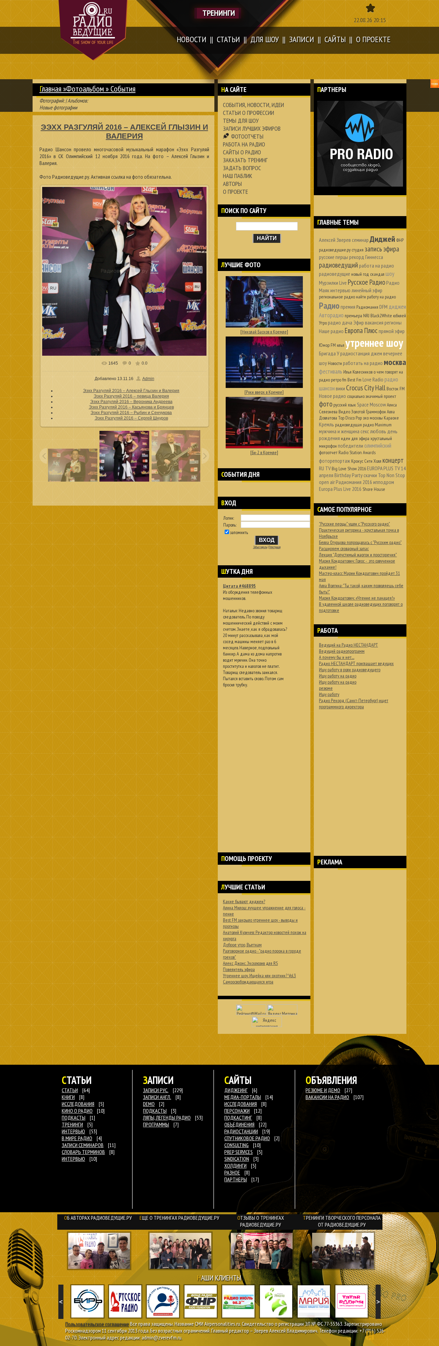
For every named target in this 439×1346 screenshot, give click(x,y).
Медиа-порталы (242, 1097)
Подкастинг (238, 1117)
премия (348, 306)
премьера (353, 315)
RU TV (325, 468)
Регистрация (275, 547)
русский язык (344, 405)
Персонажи (237, 1110)
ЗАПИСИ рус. (155, 1090)
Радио (329, 305)
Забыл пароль (260, 547)
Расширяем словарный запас (344, 548)
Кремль (326, 424)
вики (340, 388)
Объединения (239, 1124)
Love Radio (373, 379)
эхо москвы (373, 418)
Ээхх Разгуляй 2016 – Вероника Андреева (131, 401)
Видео (344, 412)
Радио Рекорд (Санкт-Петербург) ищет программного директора (353, 703)
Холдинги (235, 1165)
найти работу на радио (376, 297)
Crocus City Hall (365, 387)
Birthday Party (348, 475)
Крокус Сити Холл (366, 461)
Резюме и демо (323, 1090)
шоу (389, 274)
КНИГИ (68, 1097)
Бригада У (329, 353)
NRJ (366, 315)
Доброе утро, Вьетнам (242, 945)
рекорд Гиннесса (366, 256)
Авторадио (331, 315)
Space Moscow (371, 404)
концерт (393, 460)
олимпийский (377, 445)
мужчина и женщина (339, 431)
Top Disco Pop (350, 418)
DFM (383, 306)
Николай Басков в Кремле (264, 332)
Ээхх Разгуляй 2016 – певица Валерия (131, 396)
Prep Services (238, 1151)
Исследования (240, 1103)
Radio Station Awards (357, 452)
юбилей (399, 315)
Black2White (381, 315)
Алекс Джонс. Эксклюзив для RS (250, 963)
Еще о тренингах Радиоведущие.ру (179, 1217)
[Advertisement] (264, 761)
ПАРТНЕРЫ (235, 1179)
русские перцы (333, 256)
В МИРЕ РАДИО (77, 1138)
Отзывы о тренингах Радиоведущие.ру (260, 1221)
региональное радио (337, 297)
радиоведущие (334, 273)
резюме (326, 688)
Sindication (236, 1158)
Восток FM (396, 389)
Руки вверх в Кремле (264, 392)
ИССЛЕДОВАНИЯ (78, 1103)
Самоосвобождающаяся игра (248, 982)
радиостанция (355, 353)
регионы (393, 322)
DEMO (149, 1103)
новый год (360, 274)
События (122, 88)
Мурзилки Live (333, 282)
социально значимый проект (371, 396)
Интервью (73, 1158)
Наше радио (331, 331)
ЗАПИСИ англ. (157, 1097)
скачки (370, 475)
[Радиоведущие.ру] (93, 30)
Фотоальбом (85, 88)
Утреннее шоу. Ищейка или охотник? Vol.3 (259, 975)
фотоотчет (328, 452)
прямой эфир (392, 331)
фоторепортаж (334, 460)
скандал (377, 274)
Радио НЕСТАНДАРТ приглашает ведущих (356, 663)
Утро (323, 323)
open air (327, 482)
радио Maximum (377, 425)
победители (350, 445)
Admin (148, 378)
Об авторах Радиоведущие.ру (98, 1217)
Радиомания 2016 (354, 482)
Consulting (236, 1145)
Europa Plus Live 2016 (340, 488)
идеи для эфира (355, 438)
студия (358, 250)
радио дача (340, 322)
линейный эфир (367, 290)
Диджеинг (236, 1090)
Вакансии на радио (327, 1097)
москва (395, 362)
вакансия (374, 322)
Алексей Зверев (335, 239)
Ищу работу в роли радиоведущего (349, 669)
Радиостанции (241, 1131)
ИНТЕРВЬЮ (73, 1131)
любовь (378, 431)
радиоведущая (348, 425)
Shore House (374, 489)
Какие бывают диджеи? (244, 901)
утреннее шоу (374, 342)
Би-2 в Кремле (264, 452)
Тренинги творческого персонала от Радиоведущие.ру (342, 1221)
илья (340, 345)
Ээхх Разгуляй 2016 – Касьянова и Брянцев (131, 407)
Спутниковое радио (247, 1138)
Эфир (358, 322)
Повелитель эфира (239, 969)
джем (376, 353)
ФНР (400, 240)
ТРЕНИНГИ (72, 1124)
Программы (156, 1124)
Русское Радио (366, 282)
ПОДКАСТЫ (73, 1117)
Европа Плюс (361, 330)
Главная (50, 88)
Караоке (391, 418)
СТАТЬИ (70, 1090)
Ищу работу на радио (337, 676)
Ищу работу (329, 694)
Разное (232, 1172)
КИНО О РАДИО (77, 1110)
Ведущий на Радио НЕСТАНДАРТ (348, 645)
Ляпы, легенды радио (167, 1117)
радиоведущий (338, 265)
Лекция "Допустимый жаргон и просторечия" (358, 555)
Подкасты (155, 1110)
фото (325, 404)
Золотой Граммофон (368, 412)
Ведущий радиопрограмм (342, 651)
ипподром (383, 482)
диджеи (397, 306)
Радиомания (367, 307)
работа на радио (376, 265)
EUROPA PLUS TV (383, 468)
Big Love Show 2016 (349, 468)
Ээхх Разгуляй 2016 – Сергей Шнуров (131, 418)
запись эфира (382, 248)
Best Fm (354, 380)
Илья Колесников (357, 372)
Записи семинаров (83, 1145)
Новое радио (332, 395)
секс (364, 431)
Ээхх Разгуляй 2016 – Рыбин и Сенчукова (131, 412)
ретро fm (338, 380)
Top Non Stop (391, 475)
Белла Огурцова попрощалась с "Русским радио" (360, 542)
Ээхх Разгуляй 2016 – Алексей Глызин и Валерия (131, 390)
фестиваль (330, 371)
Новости (335, 363)
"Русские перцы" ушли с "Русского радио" (354, 524)
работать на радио (363, 362)
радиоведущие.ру (335, 250)
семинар (360, 239)
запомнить (239, 532)
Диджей (382, 239)
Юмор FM (327, 345)
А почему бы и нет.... (336, 657)
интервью (340, 290)
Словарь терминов (83, 1151)
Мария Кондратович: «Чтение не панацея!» (357, 598)
